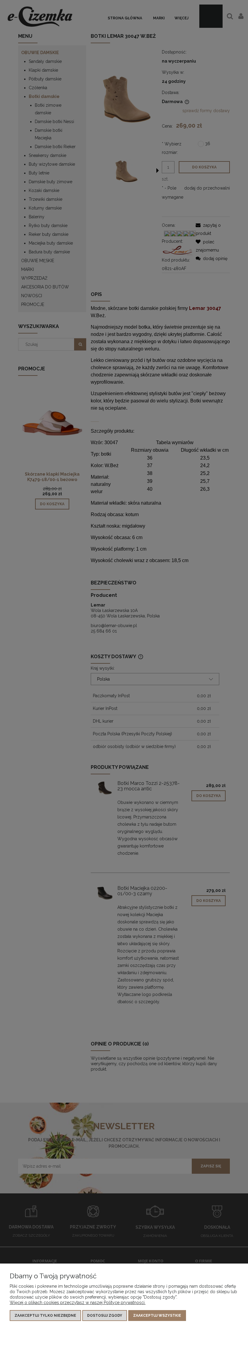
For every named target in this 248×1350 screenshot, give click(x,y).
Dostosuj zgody (104, 1315)
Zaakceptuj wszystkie (157, 1315)
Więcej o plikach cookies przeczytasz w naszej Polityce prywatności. (77, 1302)
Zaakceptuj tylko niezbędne (45, 1315)
